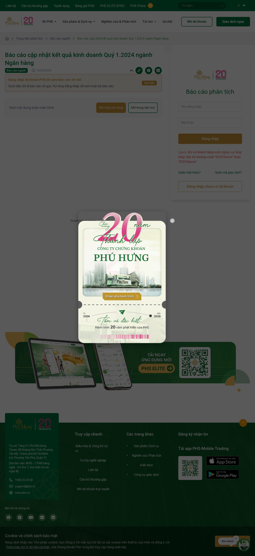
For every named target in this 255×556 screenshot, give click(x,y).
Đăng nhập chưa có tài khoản (210, 186)
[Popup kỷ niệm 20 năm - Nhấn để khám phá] (229, 503)
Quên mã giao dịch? (228, 172)
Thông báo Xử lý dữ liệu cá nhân (28, 547)
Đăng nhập (210, 139)
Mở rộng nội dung (111, 107)
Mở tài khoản (196, 21)
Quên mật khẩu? (189, 172)
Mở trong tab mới (143, 107)
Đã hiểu (149, 83)
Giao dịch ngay (233, 21)
